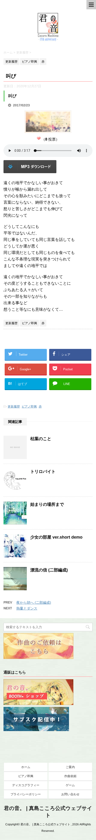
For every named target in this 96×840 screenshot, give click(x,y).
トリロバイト (42, 471)
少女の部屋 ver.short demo (56, 537)
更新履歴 (14, 406)
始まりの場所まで (47, 504)
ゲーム (70, 785)
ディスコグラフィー (25, 785)
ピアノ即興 (29, 406)
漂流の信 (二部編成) (49, 570)
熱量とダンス (26, 608)
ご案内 (70, 767)
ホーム (25, 767)
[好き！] (39, 138)
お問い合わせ (70, 794)
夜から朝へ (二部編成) (33, 602)
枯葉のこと (40, 438)
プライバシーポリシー (25, 794)
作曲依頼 (70, 776)
